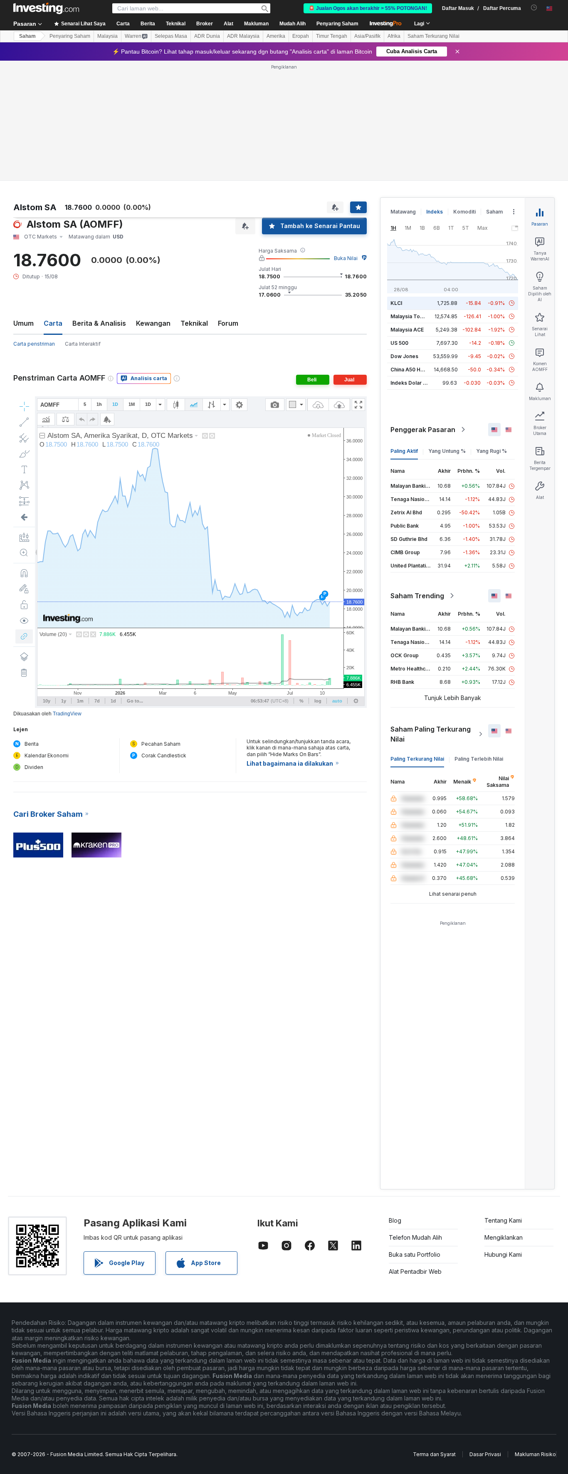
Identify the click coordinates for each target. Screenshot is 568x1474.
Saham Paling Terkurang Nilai (430, 734)
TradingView (67, 714)
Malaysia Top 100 (411, 316)
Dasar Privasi (485, 1454)
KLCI (396, 303)
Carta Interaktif (83, 344)
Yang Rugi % (491, 451)
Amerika (276, 36)
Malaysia (107, 36)
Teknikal (194, 323)
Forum (228, 323)
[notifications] (534, 8)
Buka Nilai (346, 258)
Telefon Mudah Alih (415, 1237)
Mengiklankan (503, 1237)
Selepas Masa (171, 36)
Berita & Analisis (99, 323)
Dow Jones (404, 356)
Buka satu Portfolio (414, 1254)
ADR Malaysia (243, 36)
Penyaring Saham (337, 24)
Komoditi (464, 212)
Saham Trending (417, 596)
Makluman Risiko (535, 1454)
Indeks (434, 212)
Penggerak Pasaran (422, 429)
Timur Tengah (331, 36)
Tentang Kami (503, 1220)
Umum (23, 323)
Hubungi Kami (503, 1254)
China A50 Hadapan (414, 369)
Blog (395, 1220)
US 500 (399, 343)
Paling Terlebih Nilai (478, 759)
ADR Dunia (207, 36)
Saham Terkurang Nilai (433, 36)
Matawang (403, 212)
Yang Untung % (447, 451)
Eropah (300, 36)
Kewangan (153, 323)
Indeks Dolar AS (410, 383)
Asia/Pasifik (367, 36)
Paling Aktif (404, 451)
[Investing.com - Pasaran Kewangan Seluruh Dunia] (46, 8)
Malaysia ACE (407, 330)
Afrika (394, 36)
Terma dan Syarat (434, 1454)
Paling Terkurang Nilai (417, 759)
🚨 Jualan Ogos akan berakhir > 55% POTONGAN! (368, 8)
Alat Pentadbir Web (415, 1271)
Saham (27, 36)
